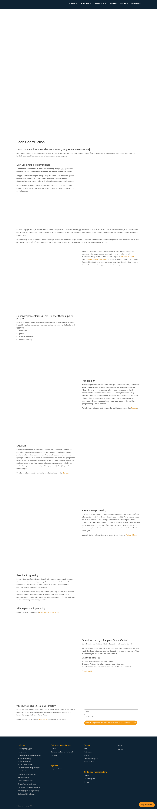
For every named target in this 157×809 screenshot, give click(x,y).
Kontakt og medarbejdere (95, 772)
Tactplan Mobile (131, 535)
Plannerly (54, 755)
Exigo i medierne (56, 769)
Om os (123, 3)
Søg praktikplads (89, 779)
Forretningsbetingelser (91, 758)
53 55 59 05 (54, 612)
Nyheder (113, 3)
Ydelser (72, 3)
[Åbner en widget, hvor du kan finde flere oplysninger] (147, 805)
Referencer (99, 3)
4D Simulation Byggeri (25, 764)
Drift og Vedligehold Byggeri (27, 784)
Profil (85, 749)
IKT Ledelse (22, 752)
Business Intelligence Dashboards (62, 752)
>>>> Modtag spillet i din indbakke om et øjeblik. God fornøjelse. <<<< (110, 723)
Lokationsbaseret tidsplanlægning (29, 768)
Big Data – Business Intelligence (29, 787)
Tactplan (134, 408)
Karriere (86, 775)
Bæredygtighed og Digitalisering (28, 791)
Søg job (86, 782)
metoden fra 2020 (127, 257)
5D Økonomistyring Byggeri (27, 774)
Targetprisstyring (23, 777)
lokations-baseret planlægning (96, 259)
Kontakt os (136, 3)
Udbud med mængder (25, 781)
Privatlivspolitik (87, 671)
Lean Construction (24, 771)
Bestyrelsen (87, 752)
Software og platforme (61, 745)
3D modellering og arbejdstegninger (29, 755)
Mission (86, 755)
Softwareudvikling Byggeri (26, 794)
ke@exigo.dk (44, 612)
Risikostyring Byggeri (25, 749)
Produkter (85, 3)
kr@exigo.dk (43, 719)
